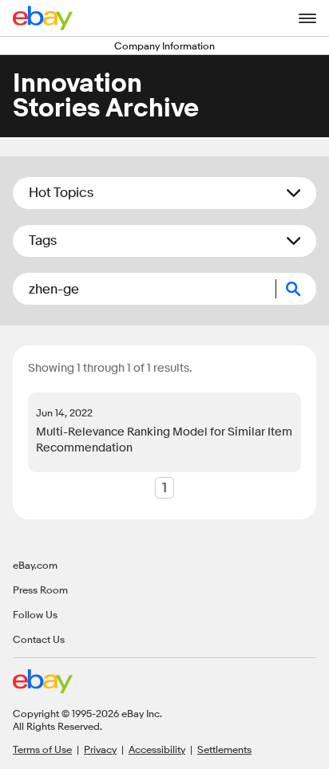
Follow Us (35, 614)
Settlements (224, 749)
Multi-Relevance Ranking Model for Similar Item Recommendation (164, 439)
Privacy (100, 749)
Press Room (40, 589)
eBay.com (35, 564)
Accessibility (157, 749)
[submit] (296, 289)
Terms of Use (42, 749)
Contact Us (39, 639)
